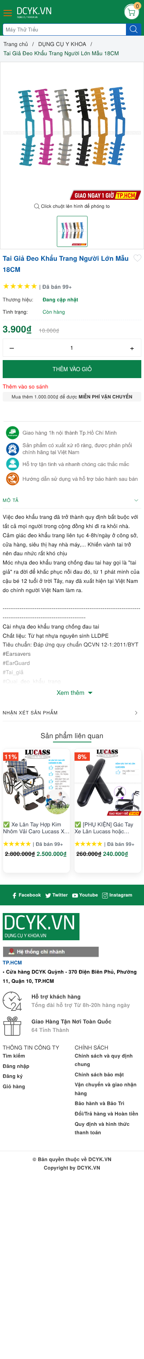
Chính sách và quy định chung (104, 1060)
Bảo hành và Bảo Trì (99, 1103)
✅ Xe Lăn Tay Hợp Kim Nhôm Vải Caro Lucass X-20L (34, 827)
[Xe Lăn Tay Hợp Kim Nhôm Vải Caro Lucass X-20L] (36, 782)
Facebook (29, 894)
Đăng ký (13, 1075)
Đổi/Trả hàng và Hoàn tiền (107, 1113)
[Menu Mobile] (8, 12)
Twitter (59, 894)
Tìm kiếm (14, 1055)
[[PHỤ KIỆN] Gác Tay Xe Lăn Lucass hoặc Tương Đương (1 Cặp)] (107, 782)
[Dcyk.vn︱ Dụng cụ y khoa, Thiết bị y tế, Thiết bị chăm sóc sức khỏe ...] (35, 13)
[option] (72, 131)
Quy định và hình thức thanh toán (102, 1128)
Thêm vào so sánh (25, 386)
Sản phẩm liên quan (72, 735)
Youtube (88, 894)
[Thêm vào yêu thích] (137, 257)
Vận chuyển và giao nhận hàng (106, 1088)
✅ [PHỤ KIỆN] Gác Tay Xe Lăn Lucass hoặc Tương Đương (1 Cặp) (103, 827)
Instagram (120, 894)
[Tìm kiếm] (133, 29)
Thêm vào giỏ (72, 369)
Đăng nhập (16, 1065)
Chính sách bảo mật (99, 1074)
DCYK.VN (88, 1167)
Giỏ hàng (14, 1086)
